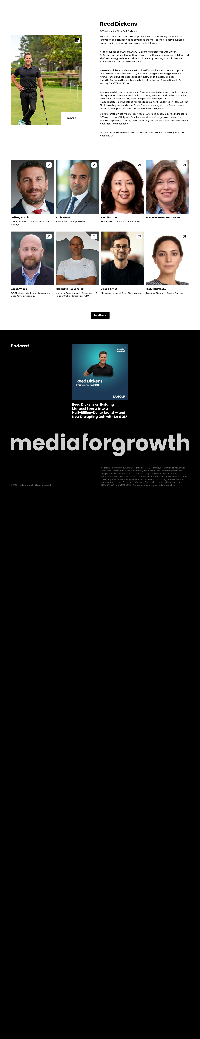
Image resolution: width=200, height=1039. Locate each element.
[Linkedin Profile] (77, 40)
